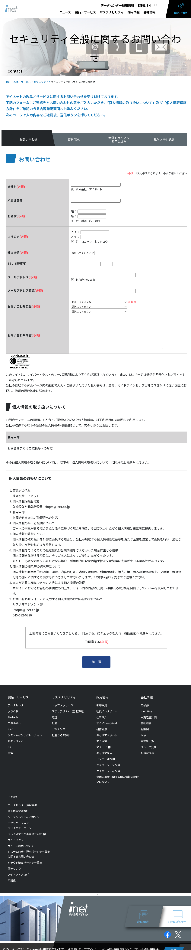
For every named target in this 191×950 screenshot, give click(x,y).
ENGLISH (144, 5)
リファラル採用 (105, 759)
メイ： (75, 236)
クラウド (13, 711)
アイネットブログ (18, 874)
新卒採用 (101, 705)
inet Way (146, 711)
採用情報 (134, 12)
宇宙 (10, 753)
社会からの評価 (61, 735)
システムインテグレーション (25, 735)
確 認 (96, 661)
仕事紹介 (101, 717)
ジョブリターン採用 (108, 765)
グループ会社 (148, 747)
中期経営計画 (149, 717)
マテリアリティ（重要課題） (69, 711)
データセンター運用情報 (117, 5)
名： (74, 216)
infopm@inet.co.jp (56, 506)
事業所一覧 (147, 741)
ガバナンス (58, 729)
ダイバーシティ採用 (108, 771)
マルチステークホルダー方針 (25, 834)
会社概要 (146, 723)
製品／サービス (85, 12)
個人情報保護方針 (18, 811)
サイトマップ (16, 840)
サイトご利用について (21, 846)
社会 (54, 723)
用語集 (12, 880)
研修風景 (101, 729)
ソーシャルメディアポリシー (25, 817)
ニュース (65, 12)
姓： (74, 211)
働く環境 (101, 741)
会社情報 (149, 12)
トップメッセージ (62, 705)
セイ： (75, 232)
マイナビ (101, 747)
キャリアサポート (106, 735)
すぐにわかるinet (106, 723)
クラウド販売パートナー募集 (25, 862)
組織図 (145, 729)
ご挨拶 (145, 705)
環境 (54, 717)
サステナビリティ (112, 12)
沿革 (143, 735)
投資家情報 (147, 753)
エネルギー (14, 723)
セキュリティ (15, 741)
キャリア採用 (104, 753)
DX (9, 747)
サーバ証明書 (63, 374)
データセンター (17, 705)
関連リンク (14, 868)
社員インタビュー (106, 711)
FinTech (13, 717)
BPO (11, 729)
